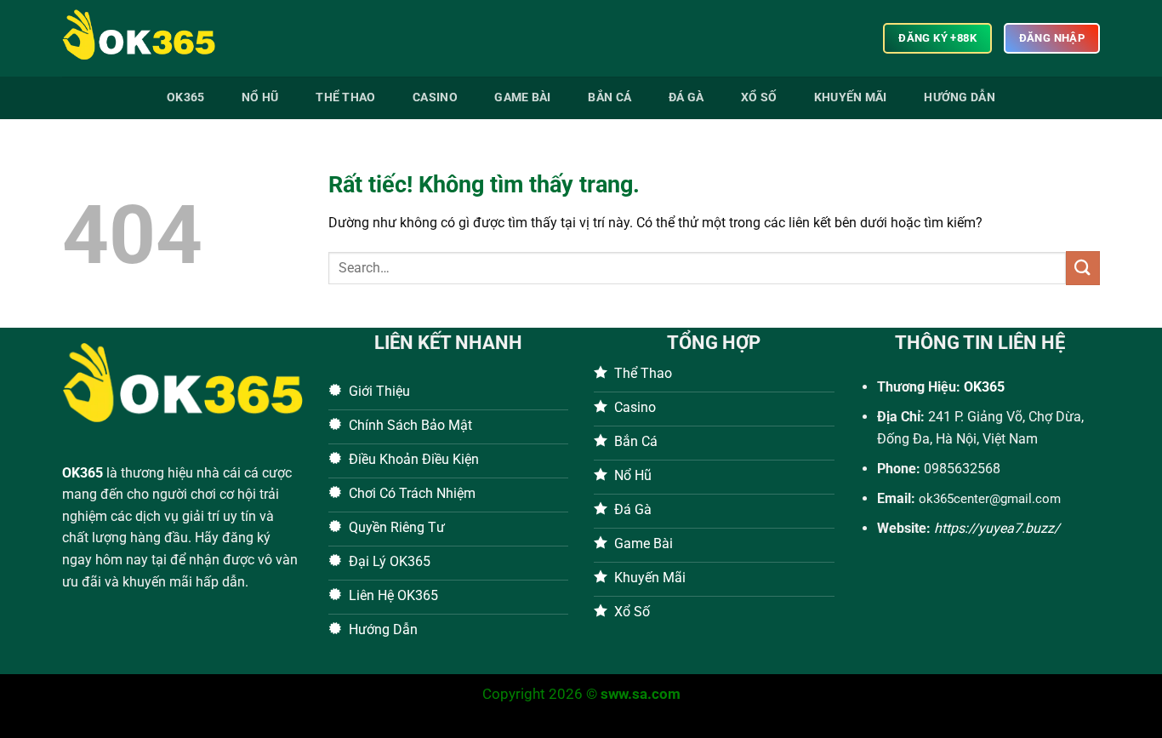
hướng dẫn (959, 97)
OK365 (82, 473)
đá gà (686, 97)
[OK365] (147, 38)
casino (435, 97)
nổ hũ (260, 97)
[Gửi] (1083, 267)
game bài (522, 97)
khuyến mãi (850, 97)
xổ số (759, 97)
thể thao (345, 97)
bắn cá (609, 97)
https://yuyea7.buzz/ (997, 528)
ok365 (185, 97)
